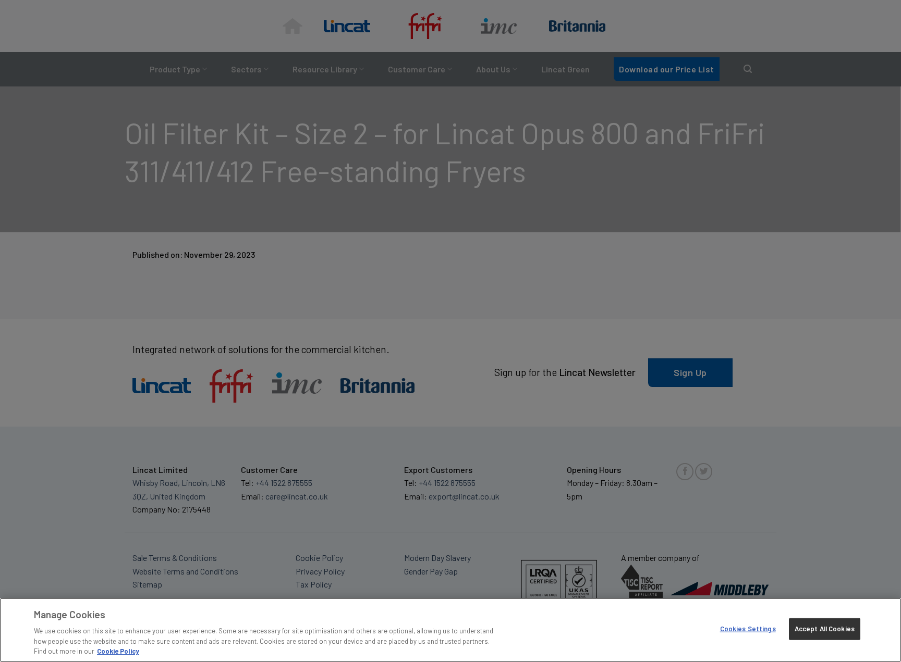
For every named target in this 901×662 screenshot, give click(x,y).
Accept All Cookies (825, 628)
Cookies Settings (748, 628)
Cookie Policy (118, 651)
